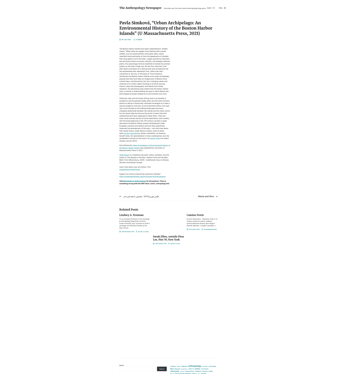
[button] (211, 8)
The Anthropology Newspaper (140, 7)
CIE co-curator (144, 231)
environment (204, 369)
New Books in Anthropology (134, 181)
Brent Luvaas (176, 243)
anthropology (194, 366)
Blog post (177, 369)
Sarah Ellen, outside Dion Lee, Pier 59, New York (168, 238)
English (140, 39)
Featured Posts (189, 371)
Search (121, 365)
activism (178, 366)
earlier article (155, 138)
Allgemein (184, 366)
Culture (197, 369)
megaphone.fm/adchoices (129, 170)
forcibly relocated (131, 133)
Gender (211, 371)
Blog (172, 369)
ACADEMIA (173, 366)
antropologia (205, 366)
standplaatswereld (211, 229)
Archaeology (212, 366)
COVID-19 (191, 369)
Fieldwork (205, 371)
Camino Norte (195, 215)
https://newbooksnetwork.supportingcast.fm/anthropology (142, 177)
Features (198, 371)
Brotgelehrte (184, 369)
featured (182, 371)
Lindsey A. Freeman (131, 215)
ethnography (174, 371)
